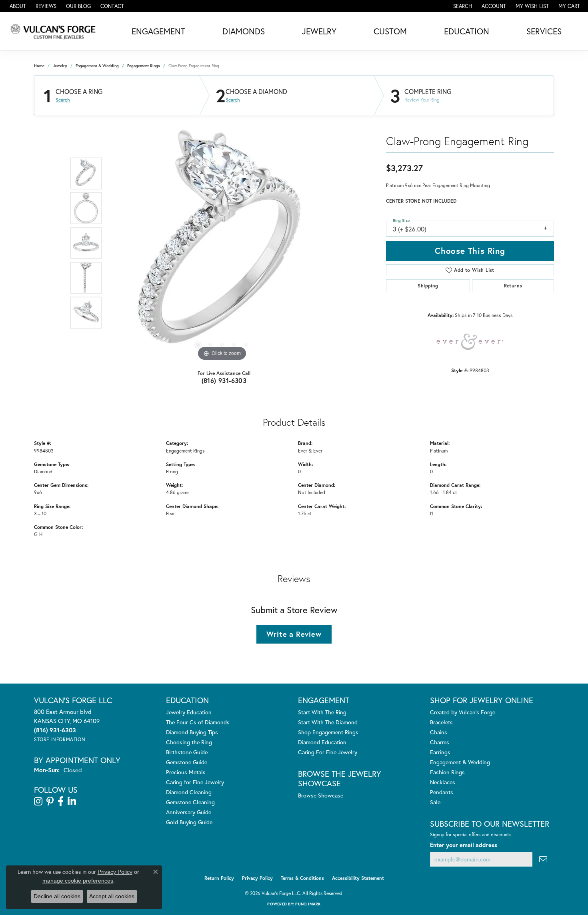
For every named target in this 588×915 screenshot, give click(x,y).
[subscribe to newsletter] (543, 859)
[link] (17, 6)
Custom (390, 31)
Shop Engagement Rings (328, 732)
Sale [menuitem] (435, 802)
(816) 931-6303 (224, 380)
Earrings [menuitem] (440, 752)
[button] (462, 6)
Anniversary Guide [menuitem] (188, 812)
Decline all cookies (57, 896)
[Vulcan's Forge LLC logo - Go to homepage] (54, 31)
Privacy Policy (257, 878)
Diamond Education (322, 742)
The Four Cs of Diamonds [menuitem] (198, 722)
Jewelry (319, 31)
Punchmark (307, 904)
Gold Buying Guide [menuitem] (189, 822)
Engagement (158, 31)
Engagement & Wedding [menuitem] (460, 762)
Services (544, 31)
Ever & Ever (310, 450)
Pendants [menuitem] (441, 792)
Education (466, 31)
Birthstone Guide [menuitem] (187, 752)
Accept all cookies (111, 896)
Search (63, 100)
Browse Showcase (320, 795)
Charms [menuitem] (439, 742)
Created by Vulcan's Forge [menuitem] (462, 712)
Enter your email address (463, 845)
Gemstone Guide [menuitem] (186, 762)
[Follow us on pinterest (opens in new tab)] (50, 801)
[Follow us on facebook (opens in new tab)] (61, 801)
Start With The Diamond (328, 722)
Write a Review (293, 634)
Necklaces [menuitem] (442, 782)
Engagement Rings (143, 65)
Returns (513, 286)
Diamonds (243, 31)
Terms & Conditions (302, 878)
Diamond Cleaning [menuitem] (189, 792)
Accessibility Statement (358, 878)
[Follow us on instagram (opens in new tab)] (38, 801)
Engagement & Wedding (97, 65)
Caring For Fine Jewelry (327, 752)
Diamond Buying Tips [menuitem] (192, 732)
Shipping (428, 286)
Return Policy (219, 878)
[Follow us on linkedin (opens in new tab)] (72, 801)
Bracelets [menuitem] (441, 722)
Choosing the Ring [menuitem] (189, 742)
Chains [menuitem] (438, 732)
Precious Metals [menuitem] (186, 772)
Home (39, 65)
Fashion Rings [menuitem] (447, 772)
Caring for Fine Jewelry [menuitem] (195, 782)
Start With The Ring (322, 712)
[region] (222, 243)
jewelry (60, 65)
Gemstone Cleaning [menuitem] (190, 802)
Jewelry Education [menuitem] (189, 712)
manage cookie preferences (77, 880)
